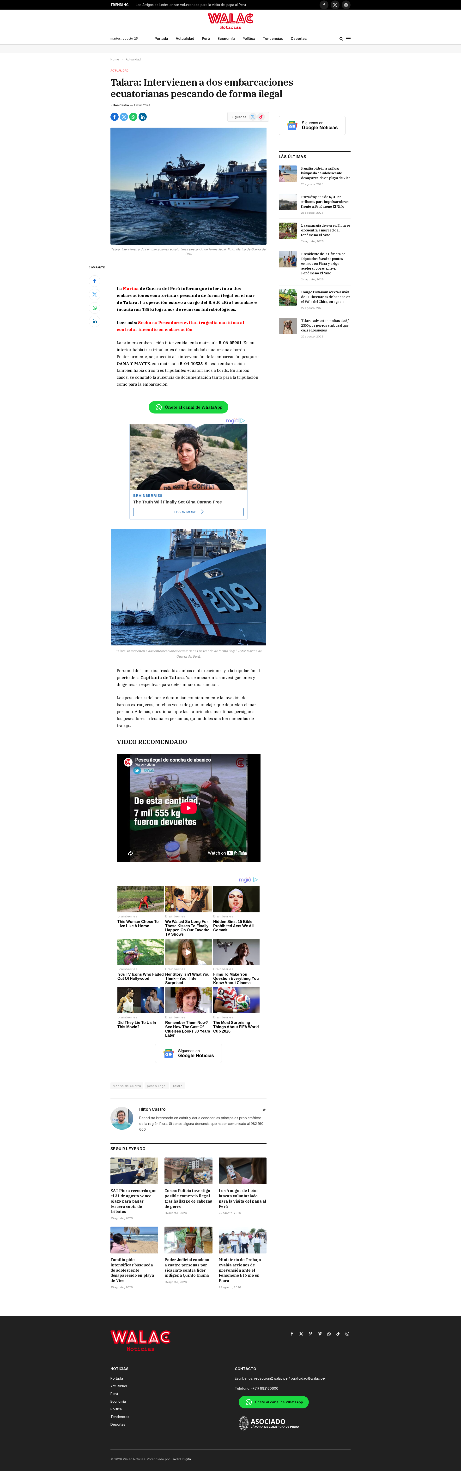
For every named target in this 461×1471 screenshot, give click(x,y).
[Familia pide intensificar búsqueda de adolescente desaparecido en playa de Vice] (134, 1240)
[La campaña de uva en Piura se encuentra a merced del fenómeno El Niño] (288, 231)
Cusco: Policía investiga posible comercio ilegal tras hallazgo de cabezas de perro (188, 1198)
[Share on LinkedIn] (143, 117)
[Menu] (348, 38)
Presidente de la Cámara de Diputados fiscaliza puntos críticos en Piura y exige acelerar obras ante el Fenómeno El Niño (323, 263)
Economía (226, 38)
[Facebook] (94, 281)
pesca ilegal (156, 1086)
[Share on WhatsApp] (133, 117)
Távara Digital (181, 1459)
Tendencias (273, 38)
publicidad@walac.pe (308, 1378)
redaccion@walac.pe (271, 1378)
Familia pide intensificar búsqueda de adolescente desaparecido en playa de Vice (132, 1270)
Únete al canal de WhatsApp (194, 407)
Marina (131, 288)
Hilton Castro (119, 105)
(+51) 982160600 (264, 1388)
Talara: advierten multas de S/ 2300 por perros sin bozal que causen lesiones (325, 325)
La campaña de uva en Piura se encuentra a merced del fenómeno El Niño (325, 230)
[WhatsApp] (94, 308)
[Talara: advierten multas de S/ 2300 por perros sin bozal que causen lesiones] (288, 326)
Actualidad (185, 38)
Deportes (299, 38)
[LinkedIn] (94, 321)
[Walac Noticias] (230, 21)
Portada (161, 38)
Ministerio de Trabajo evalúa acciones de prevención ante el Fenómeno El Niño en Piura (240, 1270)
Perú (206, 38)
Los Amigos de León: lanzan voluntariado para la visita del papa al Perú (191, 5)
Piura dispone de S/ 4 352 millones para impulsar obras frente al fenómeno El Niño (324, 202)
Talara (177, 1086)
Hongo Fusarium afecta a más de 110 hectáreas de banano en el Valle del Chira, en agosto (325, 297)
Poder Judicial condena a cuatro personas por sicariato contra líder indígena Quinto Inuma (186, 1267)
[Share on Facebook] (114, 117)
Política (249, 38)
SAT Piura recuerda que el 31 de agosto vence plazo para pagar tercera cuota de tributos (133, 1201)
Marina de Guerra (127, 1086)
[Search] (341, 38)
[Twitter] (94, 294)
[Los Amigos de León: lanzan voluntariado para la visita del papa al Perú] (243, 1171)
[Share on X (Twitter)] (124, 117)
